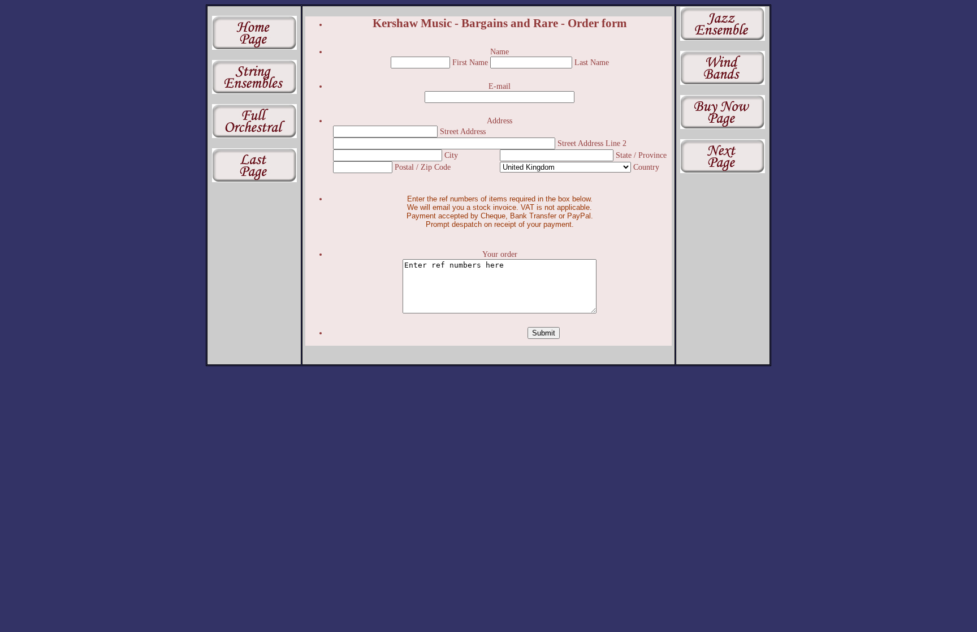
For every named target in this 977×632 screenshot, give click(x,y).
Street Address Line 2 (591, 143)
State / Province (641, 155)
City (451, 155)
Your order (499, 254)
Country (646, 167)
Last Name (591, 62)
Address (499, 121)
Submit (543, 333)
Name (499, 52)
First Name (471, 62)
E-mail (499, 86)
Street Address (463, 131)
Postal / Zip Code (423, 167)
